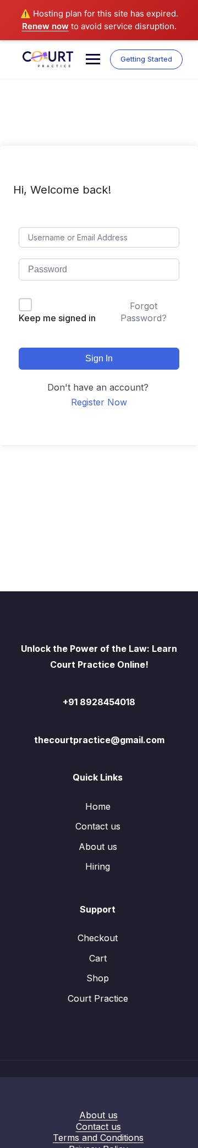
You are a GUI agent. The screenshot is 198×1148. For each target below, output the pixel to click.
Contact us (97, 826)
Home (98, 806)
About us (98, 846)
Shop (97, 978)
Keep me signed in (57, 317)
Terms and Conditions (98, 1137)
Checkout (98, 937)
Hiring (97, 866)
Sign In (99, 358)
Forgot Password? (143, 311)
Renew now (45, 26)
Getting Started (146, 58)
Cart (98, 958)
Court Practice (98, 998)
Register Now (99, 402)
